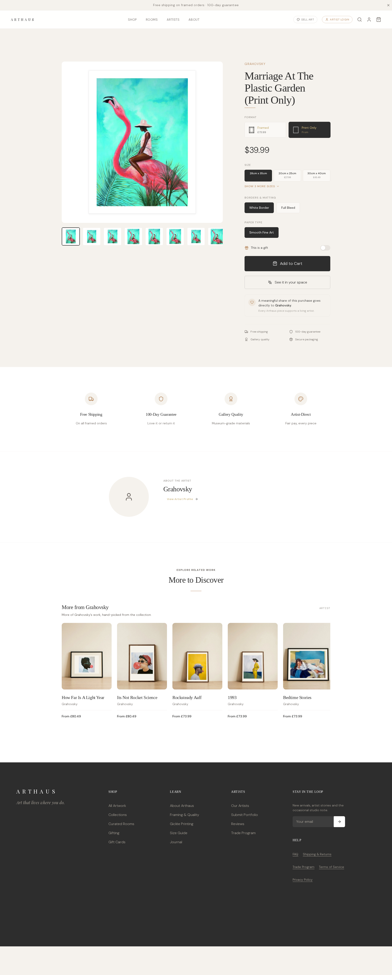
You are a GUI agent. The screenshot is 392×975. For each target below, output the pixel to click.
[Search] (359, 19)
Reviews (237, 823)
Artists (173, 19)
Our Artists (240, 805)
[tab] (265, 130)
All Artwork (117, 805)
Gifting (113, 833)
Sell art (307, 19)
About (194, 19)
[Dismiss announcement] (388, 5)
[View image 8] (217, 236)
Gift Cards (116, 842)
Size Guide (178, 833)
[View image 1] (71, 236)
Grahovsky (255, 64)
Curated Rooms (121, 823)
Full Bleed (288, 208)
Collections (117, 814)
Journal (176, 842)
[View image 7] (196, 236)
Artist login (339, 19)
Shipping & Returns (317, 854)
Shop (132, 19)
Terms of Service (331, 867)
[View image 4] (133, 236)
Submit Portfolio (244, 814)
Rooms (152, 19)
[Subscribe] (339, 821)
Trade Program (243, 833)
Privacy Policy (303, 880)
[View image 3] (112, 236)
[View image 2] (92, 236)
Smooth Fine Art (261, 232)
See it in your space (291, 282)
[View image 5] (154, 236)
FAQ (295, 854)
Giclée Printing (181, 823)
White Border (259, 208)
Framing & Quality (184, 814)
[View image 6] (175, 236)
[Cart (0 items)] (378, 19)
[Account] (369, 19)
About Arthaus (182, 805)
